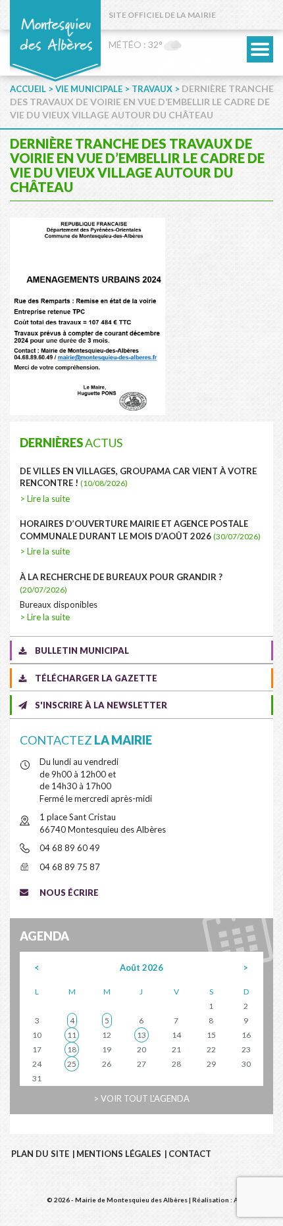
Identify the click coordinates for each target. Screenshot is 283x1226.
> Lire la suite (45, 498)
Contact (189, 1153)
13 (141, 1035)
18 (71, 1049)
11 (71, 1035)
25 (71, 1064)
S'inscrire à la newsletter (101, 705)
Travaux (152, 89)
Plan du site (40, 1153)
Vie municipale (88, 89)
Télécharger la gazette (96, 678)
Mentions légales (118, 1153)
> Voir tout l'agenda (141, 1098)
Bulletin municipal (82, 650)
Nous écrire (69, 892)
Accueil (28, 89)
